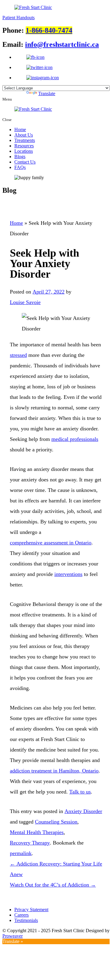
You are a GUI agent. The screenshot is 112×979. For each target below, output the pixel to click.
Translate (46, 93)
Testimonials (26, 920)
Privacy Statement (31, 909)
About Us (23, 134)
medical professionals (74, 439)
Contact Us (25, 161)
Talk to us (80, 792)
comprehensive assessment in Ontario (50, 543)
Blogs (19, 156)
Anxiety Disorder (83, 811)
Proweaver (12, 935)
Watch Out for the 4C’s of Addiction (53, 885)
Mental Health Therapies (37, 832)
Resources (24, 145)
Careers (21, 914)
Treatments (24, 140)
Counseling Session (56, 822)
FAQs (20, 167)
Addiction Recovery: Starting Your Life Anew (56, 869)
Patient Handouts (18, 17)
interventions (68, 574)
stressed (18, 355)
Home (20, 129)
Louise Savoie (25, 302)
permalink (21, 853)
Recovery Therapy (30, 843)
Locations (23, 151)
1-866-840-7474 (49, 30)
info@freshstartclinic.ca (62, 44)
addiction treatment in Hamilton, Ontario (54, 771)
